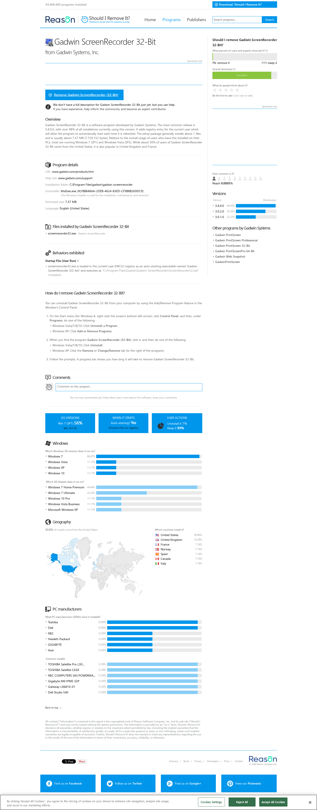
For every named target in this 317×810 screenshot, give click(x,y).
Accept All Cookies (273, 802)
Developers (213, 761)
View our (248, 783)
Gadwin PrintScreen (228, 235)
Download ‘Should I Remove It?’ (240, 4)
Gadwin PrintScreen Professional (236, 240)
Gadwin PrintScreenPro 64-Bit (234, 251)
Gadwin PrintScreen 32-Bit (232, 246)
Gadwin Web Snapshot (230, 256)
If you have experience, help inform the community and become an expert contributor (109, 109)
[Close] (310, 802)
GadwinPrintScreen (227, 262)
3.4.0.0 (219, 206)
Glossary (173, 761)
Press (227, 761)
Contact (239, 761)
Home (150, 19)
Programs (171, 19)
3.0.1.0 (219, 217)
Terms (186, 761)
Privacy (198, 761)
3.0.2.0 (219, 211)
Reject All (242, 802)
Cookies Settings (211, 802)
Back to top (51, 707)
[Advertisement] (244, 137)
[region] (158, 802)
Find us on (68, 783)
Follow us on (128, 783)
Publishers (196, 19)
